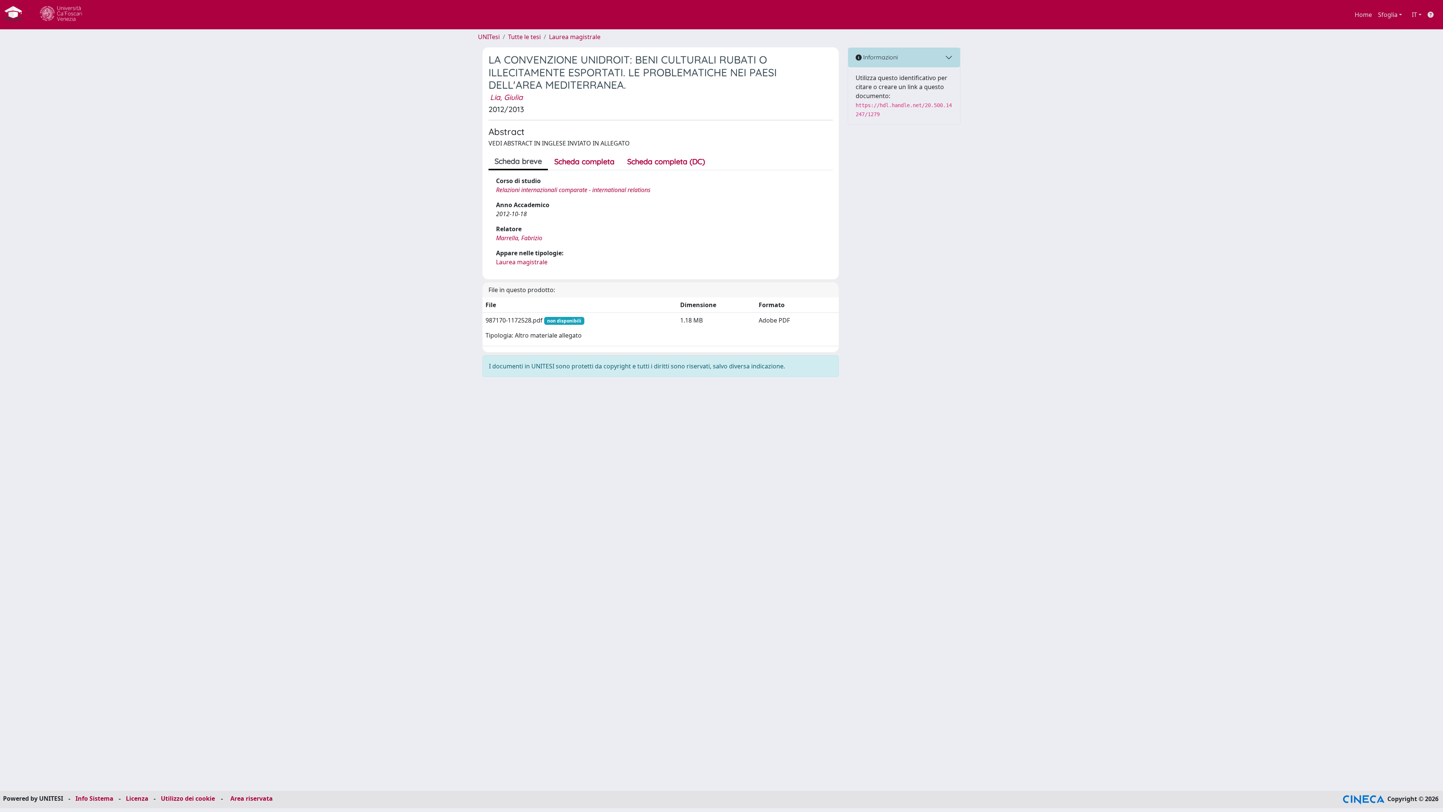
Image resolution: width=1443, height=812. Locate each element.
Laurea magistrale (574, 37)
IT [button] (1414, 15)
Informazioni (880, 57)
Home (1363, 15)
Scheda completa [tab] (584, 161)
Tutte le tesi (524, 37)
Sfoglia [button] (1388, 15)
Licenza (137, 798)
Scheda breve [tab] (518, 161)
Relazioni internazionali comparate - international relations (573, 190)
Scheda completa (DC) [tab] (666, 161)
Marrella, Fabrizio (519, 238)
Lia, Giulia (506, 97)
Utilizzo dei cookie (188, 798)
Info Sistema (94, 798)
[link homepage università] (61, 15)
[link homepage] (16, 15)
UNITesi (489, 37)
